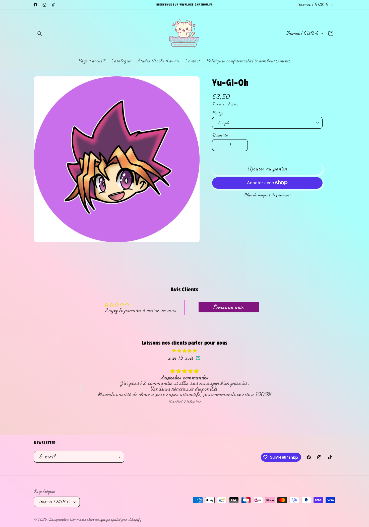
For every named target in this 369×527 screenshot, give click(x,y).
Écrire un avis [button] (228, 307)
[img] (184, 350)
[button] (39, 33)
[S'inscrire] (118, 457)
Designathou (59, 519)
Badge (217, 112)
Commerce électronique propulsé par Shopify (105, 519)
